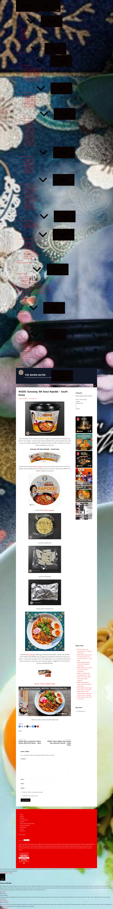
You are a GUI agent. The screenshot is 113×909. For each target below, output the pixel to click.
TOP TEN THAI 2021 (28, 203)
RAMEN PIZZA (24, 297)
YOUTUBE (23, 32)
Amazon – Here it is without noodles (44, 683)
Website (23, 788)
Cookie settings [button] (4, 872)
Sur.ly (26, 860)
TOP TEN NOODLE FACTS (30, 256)
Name (22, 779)
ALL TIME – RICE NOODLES (27, 220)
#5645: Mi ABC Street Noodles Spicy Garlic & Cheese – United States (84, 669)
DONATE (20, 42)
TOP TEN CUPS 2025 (29, 125)
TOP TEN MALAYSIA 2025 (30, 196)
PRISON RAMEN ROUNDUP (27, 276)
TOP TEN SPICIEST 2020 (30, 104)
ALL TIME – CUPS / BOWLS (27, 118)
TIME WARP (23, 315)
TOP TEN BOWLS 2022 (29, 134)
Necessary (3, 893)
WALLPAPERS (24, 326)
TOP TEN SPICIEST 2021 (30, 103)
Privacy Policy (22, 834)
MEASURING (24, 355)
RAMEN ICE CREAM (25, 295)
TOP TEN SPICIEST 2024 (30, 97)
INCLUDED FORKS (25, 328)
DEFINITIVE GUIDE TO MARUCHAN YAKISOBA (32, 287)
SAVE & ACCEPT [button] (4, 908)
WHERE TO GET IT (25, 359)
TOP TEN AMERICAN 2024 (30, 201)
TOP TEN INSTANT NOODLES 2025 (32, 70)
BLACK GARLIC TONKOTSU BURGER (33, 342)
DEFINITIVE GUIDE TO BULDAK (28, 280)
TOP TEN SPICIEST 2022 (30, 101)
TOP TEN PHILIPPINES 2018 (30, 209)
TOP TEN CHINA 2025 (29, 192)
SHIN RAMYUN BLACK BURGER (31, 344)
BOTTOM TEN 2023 (28, 165)
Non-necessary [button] (3, 900)
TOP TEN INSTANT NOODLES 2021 (32, 77)
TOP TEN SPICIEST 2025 (30, 95)
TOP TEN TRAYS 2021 (29, 243)
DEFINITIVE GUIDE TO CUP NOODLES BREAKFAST (33, 293)
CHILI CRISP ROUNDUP (26, 278)
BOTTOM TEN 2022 (28, 167)
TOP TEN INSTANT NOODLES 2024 (32, 72)
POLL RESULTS (24, 353)
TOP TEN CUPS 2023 (29, 132)
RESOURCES (21, 312)
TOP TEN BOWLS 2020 (29, 141)
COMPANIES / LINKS (26, 357)
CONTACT (20, 365)
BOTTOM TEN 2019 (28, 172)
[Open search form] (62, 376)
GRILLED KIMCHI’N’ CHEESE (31, 347)
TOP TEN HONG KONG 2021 (31, 205)
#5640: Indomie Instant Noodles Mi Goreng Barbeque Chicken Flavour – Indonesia (84, 693)
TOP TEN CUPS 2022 (29, 136)
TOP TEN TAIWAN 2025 (29, 194)
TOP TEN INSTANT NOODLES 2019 (32, 81)
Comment (23, 758)
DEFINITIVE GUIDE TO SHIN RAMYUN (30, 282)
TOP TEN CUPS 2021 (29, 139)
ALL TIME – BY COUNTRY (27, 184)
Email (22, 783)
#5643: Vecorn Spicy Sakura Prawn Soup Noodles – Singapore (84, 678)
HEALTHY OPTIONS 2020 (30, 247)
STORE (19, 363)
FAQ (22, 320)
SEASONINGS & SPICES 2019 (31, 249)
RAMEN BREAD (24, 298)
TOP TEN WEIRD (28, 258)
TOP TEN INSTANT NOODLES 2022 (32, 75)
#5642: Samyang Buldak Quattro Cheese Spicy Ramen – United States (84, 684)
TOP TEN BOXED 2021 (29, 245)
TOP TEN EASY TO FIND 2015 (31, 253)
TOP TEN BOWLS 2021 (29, 137)
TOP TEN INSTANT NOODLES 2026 (32, 68)
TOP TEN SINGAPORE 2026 (30, 190)
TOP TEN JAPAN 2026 (29, 189)
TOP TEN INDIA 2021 (29, 207)
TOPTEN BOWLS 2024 (29, 126)
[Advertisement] (84, 539)
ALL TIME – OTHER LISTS (27, 239)
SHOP (22, 318)
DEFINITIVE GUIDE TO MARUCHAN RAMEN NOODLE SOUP (35, 286)
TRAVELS (23, 34)
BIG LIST (20, 260)
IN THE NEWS (24, 37)
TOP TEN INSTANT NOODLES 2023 (32, 73)
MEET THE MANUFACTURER (25, 262)
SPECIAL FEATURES (22, 273)
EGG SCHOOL (24, 317)
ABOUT (19, 25)
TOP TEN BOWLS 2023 (29, 130)
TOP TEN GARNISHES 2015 (30, 251)
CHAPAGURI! (27, 349)
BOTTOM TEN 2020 (29, 170)
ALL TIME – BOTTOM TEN (27, 156)
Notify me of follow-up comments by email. (32, 792)
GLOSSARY (23, 322)
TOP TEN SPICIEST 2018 (30, 106)
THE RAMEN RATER (35, 374)
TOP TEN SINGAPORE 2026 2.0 (31, 187)
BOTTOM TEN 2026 (28, 159)
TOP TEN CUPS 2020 (29, 143)
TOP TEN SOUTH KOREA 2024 (31, 200)
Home (19, 14)
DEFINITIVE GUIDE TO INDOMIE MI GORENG (32, 284)
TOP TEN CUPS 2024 (29, 128)
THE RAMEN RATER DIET (27, 300)
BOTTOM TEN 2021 (28, 169)
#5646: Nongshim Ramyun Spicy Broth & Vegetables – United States (83, 664)
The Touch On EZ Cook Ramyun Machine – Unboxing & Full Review (84, 651)
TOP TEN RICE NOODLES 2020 (31, 223)
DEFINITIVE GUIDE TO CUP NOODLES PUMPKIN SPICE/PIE (35, 289)
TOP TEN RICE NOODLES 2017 (31, 225)
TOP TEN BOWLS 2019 (29, 145)
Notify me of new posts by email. (30, 795)
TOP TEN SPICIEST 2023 (30, 99)
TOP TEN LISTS (21, 52)
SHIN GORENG (27, 351)
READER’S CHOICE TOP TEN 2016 (32, 254)
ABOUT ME (23, 28)
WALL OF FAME (24, 39)
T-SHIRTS (23, 324)
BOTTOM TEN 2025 (28, 161)
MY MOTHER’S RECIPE (29, 345)
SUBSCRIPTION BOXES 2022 (31, 242)
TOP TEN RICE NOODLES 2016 (31, 227)
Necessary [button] (2, 891)
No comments (32, 398)
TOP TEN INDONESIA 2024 (30, 198)
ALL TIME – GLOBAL (26, 65)
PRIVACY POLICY (25, 361)
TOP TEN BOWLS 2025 (29, 123)
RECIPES (23, 339)
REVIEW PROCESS (25, 30)
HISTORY (23, 36)
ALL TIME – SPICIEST (26, 92)
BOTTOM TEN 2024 (28, 163)
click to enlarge (37, 466)
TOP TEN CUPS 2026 (29, 121)
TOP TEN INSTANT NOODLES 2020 (32, 79)
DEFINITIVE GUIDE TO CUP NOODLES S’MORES (32, 291)
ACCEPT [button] (11, 872)
